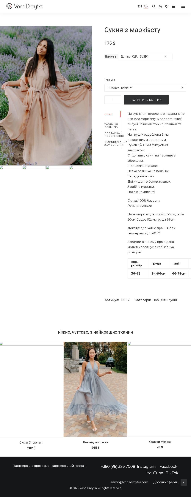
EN (140, 6)
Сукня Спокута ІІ (31, 442)
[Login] (159, 6)
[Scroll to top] (184, 482)
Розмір (109, 80)
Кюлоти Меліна (160, 442)
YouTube (155, 473)
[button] (95, 389)
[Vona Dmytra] (25, 6)
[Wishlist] (165, 6)
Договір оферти (165, 482)
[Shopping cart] (171, 6)
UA (146, 6)
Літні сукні (169, 300)
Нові (156, 300)
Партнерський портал (68, 466)
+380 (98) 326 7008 (118, 466)
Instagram (147, 466)
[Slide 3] (57, 177)
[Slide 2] (34, 177)
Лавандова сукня (95, 442)
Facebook (168, 466)
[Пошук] (152, 6)
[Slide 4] (80, 177)
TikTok (172, 473)
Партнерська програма (31, 466)
